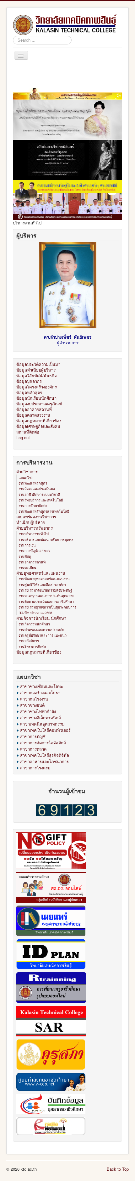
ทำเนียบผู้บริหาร (30, 522)
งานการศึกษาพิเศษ (33, 505)
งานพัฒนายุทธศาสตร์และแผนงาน (44, 578)
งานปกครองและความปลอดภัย (41, 629)
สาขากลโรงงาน (34, 699)
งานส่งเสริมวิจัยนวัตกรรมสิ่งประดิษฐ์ (45, 590)
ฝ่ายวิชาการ (27, 472)
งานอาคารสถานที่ (32, 561)
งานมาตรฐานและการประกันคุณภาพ (46, 595)
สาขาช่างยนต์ (32, 705)
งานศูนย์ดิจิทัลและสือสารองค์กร (42, 584)
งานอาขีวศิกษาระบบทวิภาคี (39, 494)
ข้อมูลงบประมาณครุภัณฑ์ (39, 404)
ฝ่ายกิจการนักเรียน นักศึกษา (41, 618)
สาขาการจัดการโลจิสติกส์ (43, 743)
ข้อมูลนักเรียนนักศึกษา (36, 398)
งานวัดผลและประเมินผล (37, 488)
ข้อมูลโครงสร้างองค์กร (36, 387)
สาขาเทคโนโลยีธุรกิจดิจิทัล (44, 755)
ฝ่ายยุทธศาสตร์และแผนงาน (40, 573)
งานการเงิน (27, 544)
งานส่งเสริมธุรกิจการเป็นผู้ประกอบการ (47, 606)
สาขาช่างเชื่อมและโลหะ (41, 686)
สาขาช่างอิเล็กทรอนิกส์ (40, 718)
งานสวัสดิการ (29, 640)
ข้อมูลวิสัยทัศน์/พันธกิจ (36, 375)
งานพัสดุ (25, 556)
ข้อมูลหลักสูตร (29, 392)
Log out (23, 437)
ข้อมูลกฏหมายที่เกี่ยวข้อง (38, 421)
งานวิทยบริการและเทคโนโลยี (41, 499)
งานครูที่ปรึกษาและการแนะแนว (43, 635)
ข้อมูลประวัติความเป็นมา (38, 364)
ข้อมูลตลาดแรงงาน (33, 415)
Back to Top (118, 1169)
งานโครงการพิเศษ (32, 646)
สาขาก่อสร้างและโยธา (40, 693)
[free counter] (66, 810)
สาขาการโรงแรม (35, 768)
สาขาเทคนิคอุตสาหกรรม (42, 724)
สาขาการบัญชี (33, 736)
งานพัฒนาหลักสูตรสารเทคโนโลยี (44, 511)
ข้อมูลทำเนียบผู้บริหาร (36, 370)
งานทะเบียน (27, 567)
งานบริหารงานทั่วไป (34, 533)
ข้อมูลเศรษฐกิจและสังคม (38, 426)
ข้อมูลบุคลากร (29, 381)
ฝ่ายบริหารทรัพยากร (34, 528)
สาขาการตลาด (33, 749)
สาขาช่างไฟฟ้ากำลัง (38, 711)
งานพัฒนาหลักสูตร (33, 482)
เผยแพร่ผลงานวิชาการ (36, 517)
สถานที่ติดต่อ (27, 432)
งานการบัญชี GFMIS (34, 550)
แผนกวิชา (26, 477)
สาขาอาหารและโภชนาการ (44, 761)
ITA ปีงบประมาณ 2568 (35, 612)
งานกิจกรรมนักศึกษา (34, 623)
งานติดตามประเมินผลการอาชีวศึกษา (46, 601)
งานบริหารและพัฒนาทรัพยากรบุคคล (46, 539)
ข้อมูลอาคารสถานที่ (34, 409)
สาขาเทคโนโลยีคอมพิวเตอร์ (45, 730)
